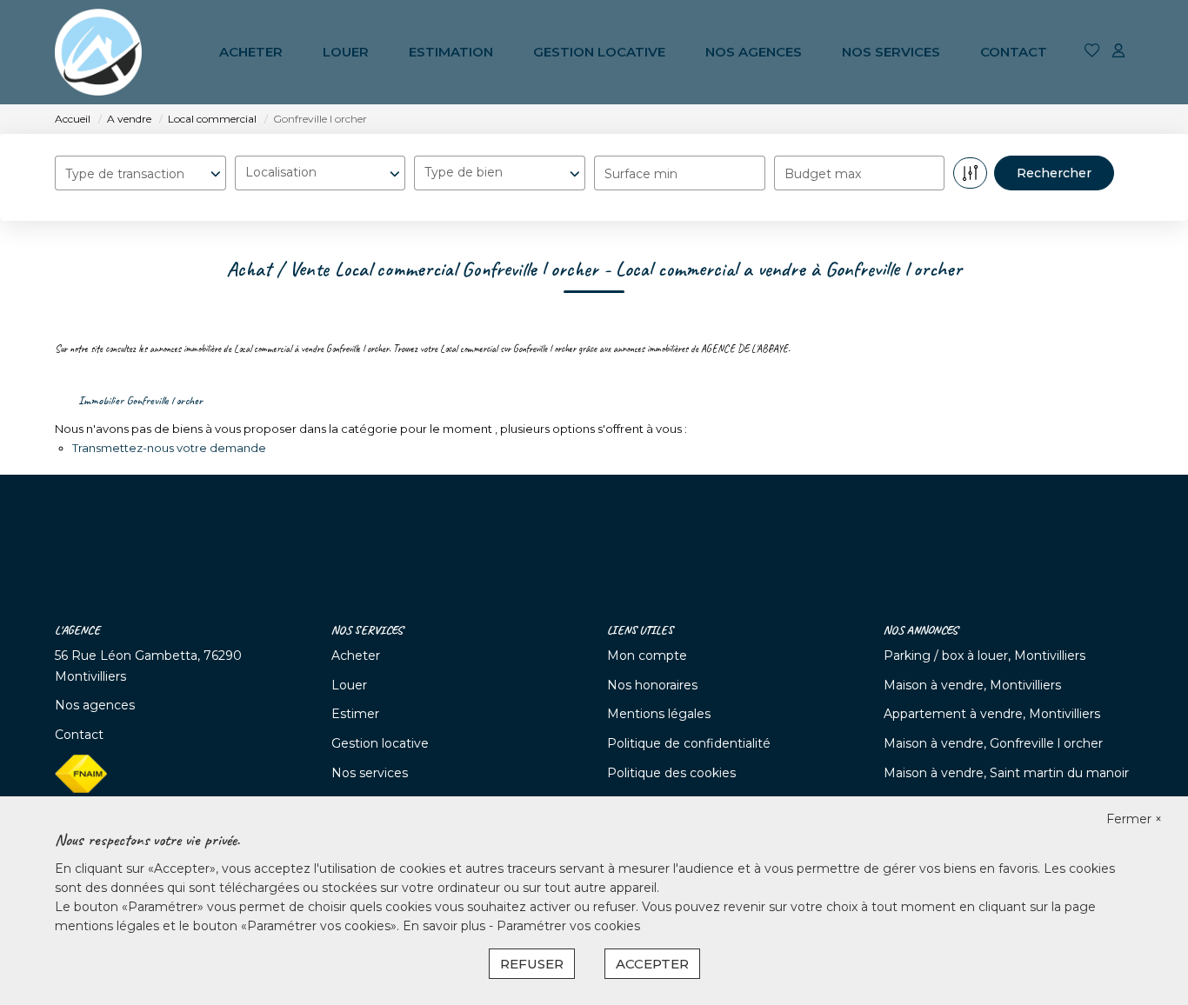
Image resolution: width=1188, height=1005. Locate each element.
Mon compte (647, 655)
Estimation (451, 51)
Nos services (891, 51)
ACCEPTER (652, 963)
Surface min (640, 174)
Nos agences (753, 51)
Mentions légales (659, 714)
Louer (346, 51)
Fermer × (1134, 819)
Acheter (251, 51)
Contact (1013, 51)
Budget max (822, 174)
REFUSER (532, 963)
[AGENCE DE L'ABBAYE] (98, 52)
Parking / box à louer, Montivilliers (984, 655)
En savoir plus (446, 926)
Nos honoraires (652, 685)
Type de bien (463, 172)
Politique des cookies (671, 773)
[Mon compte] (1118, 51)
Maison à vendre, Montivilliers (972, 685)
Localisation (281, 172)
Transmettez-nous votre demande (169, 448)
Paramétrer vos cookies (568, 926)
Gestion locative (599, 51)
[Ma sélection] (1092, 51)
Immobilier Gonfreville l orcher (140, 400)
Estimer (355, 714)
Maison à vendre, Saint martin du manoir (1006, 773)
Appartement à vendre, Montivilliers (992, 714)
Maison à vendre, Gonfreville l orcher (993, 743)
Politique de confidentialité (689, 743)
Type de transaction (124, 174)
